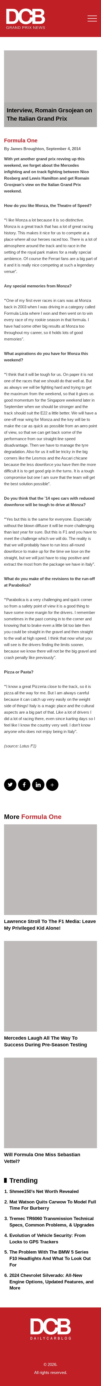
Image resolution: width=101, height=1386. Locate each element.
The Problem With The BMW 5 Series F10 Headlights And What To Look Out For (50, 1259)
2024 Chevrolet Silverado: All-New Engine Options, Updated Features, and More (51, 1282)
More (32, 816)
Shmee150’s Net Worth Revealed (44, 1191)
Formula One (20, 140)
